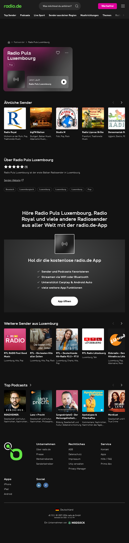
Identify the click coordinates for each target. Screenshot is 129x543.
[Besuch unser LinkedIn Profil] (38, 485)
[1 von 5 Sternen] (6, 167)
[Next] (121, 101)
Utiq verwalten (76, 464)
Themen (107, 15)
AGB (71, 449)
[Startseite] (9, 42)
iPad (6, 489)
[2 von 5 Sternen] (10, 167)
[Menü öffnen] (123, 6)
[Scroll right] (123, 15)
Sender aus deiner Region (62, 15)
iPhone (7, 484)
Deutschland (66, 510)
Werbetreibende (44, 459)
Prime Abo (106, 464)
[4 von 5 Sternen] (18, 167)
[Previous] (113, 101)
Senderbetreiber (44, 464)
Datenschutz (75, 454)
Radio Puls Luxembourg (40, 84)
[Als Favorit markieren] (58, 52)
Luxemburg (44, 190)
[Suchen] (77, 6)
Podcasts (25, 15)
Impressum (74, 459)
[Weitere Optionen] (67, 53)
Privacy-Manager (77, 469)
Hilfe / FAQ (106, 459)
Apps (103, 454)
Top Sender (10, 15)
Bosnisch (10, 190)
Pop (11, 65)
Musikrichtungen (89, 15)
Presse (40, 454)
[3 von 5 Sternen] (14, 167)
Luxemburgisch (26, 190)
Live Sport (39, 15)
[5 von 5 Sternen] (22, 167)
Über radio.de (43, 449)
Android (8, 494)
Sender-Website (12, 180)
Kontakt (105, 449)
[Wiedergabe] (64, 82)
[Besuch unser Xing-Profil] (46, 485)
